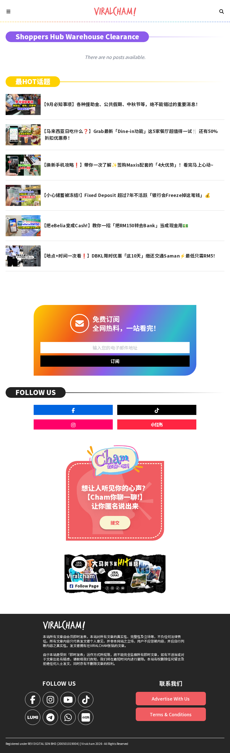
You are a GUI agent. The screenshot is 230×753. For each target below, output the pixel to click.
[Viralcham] (115, 11)
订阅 (115, 361)
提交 (115, 522)
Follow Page (87, 586)
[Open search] (221, 11)
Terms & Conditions (171, 714)
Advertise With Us (171, 698)
